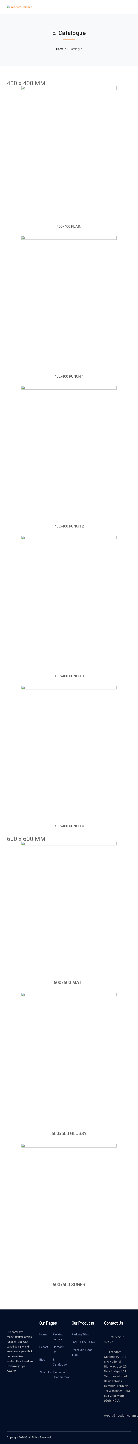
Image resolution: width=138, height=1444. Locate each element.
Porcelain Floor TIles (82, 1352)
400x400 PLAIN (69, 226)
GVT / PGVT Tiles (83, 1342)
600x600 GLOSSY (69, 1133)
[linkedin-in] (17, 1381)
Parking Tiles (80, 1334)
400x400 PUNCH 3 (69, 676)
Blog (42, 1359)
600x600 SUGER (69, 1284)
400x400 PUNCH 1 (69, 376)
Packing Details (58, 1337)
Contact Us (58, 1349)
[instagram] (26, 1381)
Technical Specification (61, 1374)
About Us (45, 1372)
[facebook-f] (8, 1381)
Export (43, 1347)
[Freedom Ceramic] (19, 7)
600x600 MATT (69, 982)
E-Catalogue (60, 1362)
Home (60, 49)
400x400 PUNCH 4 (69, 826)
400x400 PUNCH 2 (69, 526)
